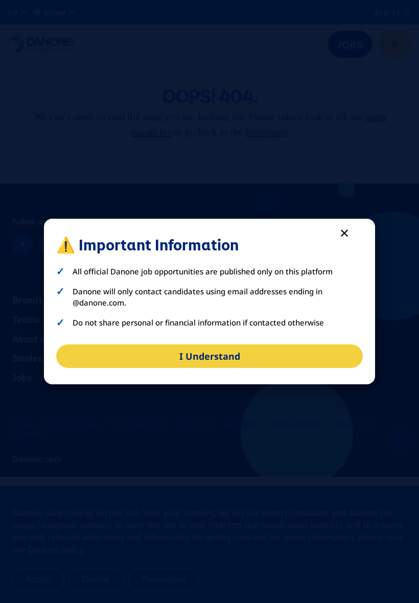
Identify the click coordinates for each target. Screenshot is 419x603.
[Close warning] (344, 232)
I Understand (209, 356)
